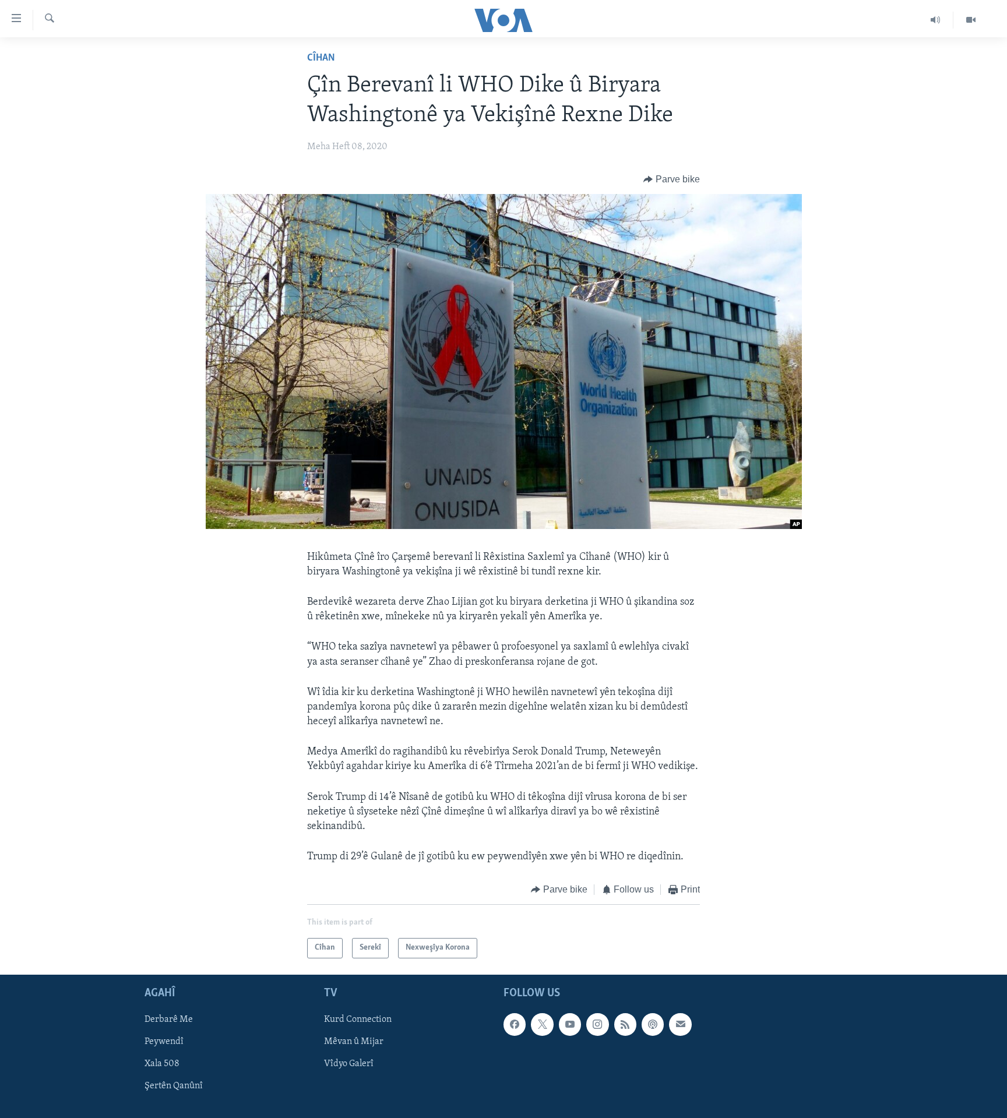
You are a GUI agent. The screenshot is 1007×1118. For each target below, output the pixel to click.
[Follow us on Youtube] (570, 1024)
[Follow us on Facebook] (515, 1024)
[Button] (671, 179)
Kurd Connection (358, 1019)
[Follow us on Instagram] (597, 1024)
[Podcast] (653, 1024)
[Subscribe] (680, 1024)
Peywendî (164, 1041)
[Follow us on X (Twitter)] (542, 1024)
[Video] (970, 20)
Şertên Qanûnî (174, 1086)
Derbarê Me (169, 1019)
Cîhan (321, 58)
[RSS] (625, 1024)
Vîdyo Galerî (349, 1063)
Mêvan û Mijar (353, 1041)
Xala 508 (162, 1063)
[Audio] (935, 20)
